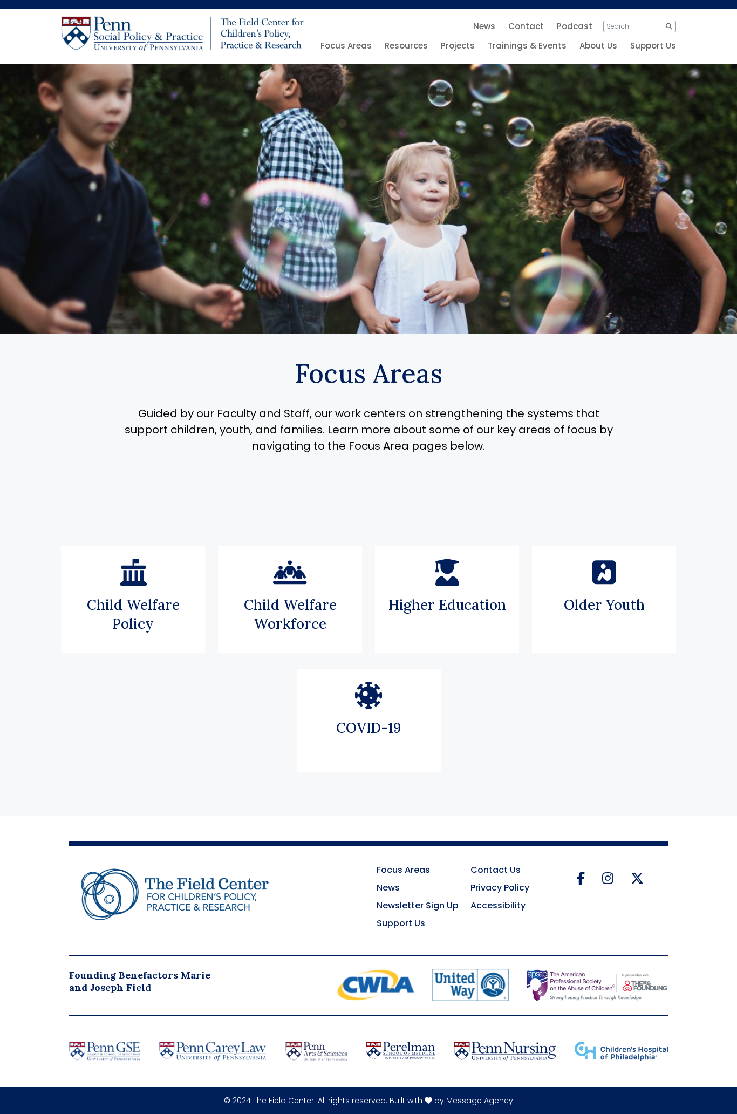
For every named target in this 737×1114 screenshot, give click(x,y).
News (388, 887)
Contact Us (495, 870)
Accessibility (498, 905)
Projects (458, 45)
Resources (406, 45)
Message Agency (479, 1100)
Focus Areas (346, 45)
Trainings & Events (527, 45)
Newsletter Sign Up (418, 905)
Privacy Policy (499, 887)
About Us (598, 45)
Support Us (653, 45)
